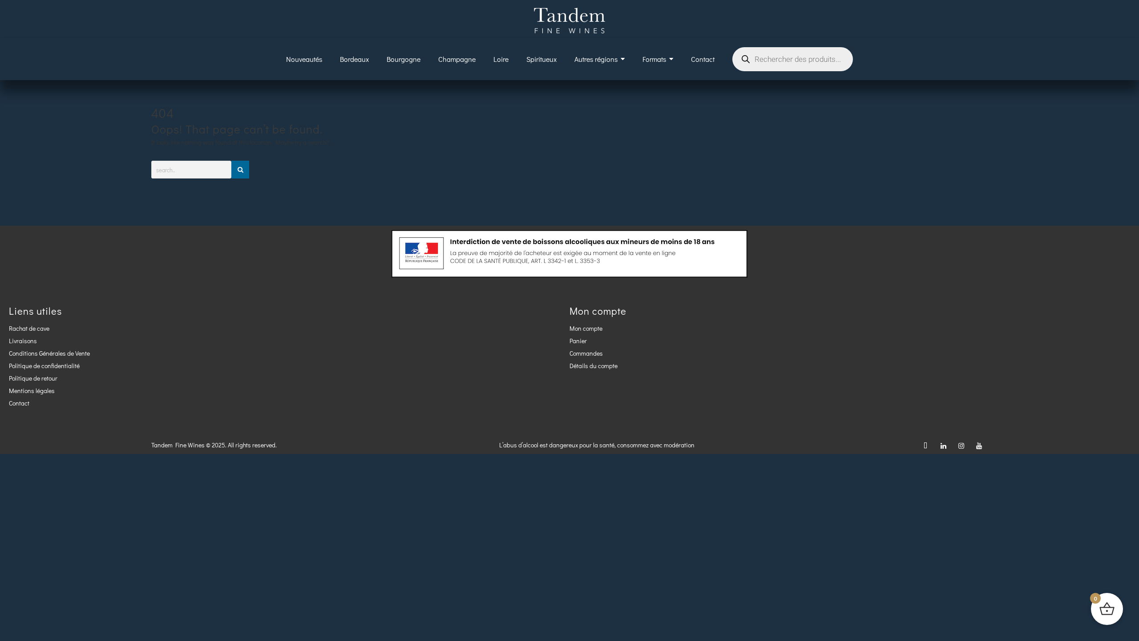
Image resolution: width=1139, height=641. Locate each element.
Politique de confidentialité (44, 365)
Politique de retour (33, 378)
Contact (19, 403)
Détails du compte (594, 365)
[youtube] (979, 445)
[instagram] (961, 445)
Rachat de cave (29, 328)
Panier (578, 341)
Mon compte (586, 328)
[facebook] (925, 445)
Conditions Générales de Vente (49, 353)
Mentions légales (32, 390)
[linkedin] (943, 445)
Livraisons (23, 341)
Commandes (586, 353)
